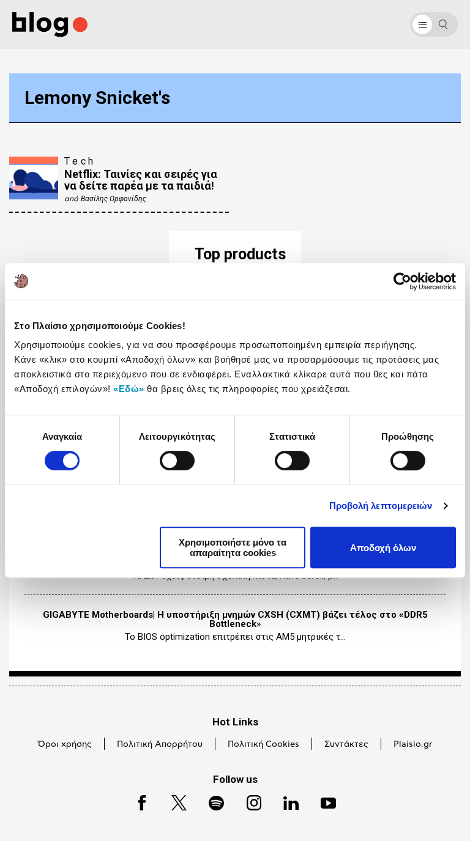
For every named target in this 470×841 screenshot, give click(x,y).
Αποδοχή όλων (383, 548)
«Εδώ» (128, 388)
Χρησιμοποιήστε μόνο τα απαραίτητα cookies (232, 547)
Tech (80, 161)
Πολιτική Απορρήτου (160, 744)
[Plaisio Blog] (50, 24)
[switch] (177, 460)
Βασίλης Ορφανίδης (113, 199)
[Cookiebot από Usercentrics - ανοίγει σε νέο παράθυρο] (402, 281)
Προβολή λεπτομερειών (381, 505)
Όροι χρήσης (65, 744)
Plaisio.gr (413, 744)
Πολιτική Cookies (263, 744)
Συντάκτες (346, 744)
